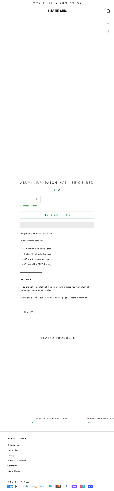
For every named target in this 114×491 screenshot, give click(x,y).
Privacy (10, 455)
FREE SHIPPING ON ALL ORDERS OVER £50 (57, 3)
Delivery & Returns (52, 297)
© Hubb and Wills (18, 482)
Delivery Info (13, 445)
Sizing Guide (13, 471)
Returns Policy (14, 450)
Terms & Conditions (16, 460)
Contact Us (12, 465)
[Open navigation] (6, 11)
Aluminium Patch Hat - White (51, 418)
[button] (57, 225)
